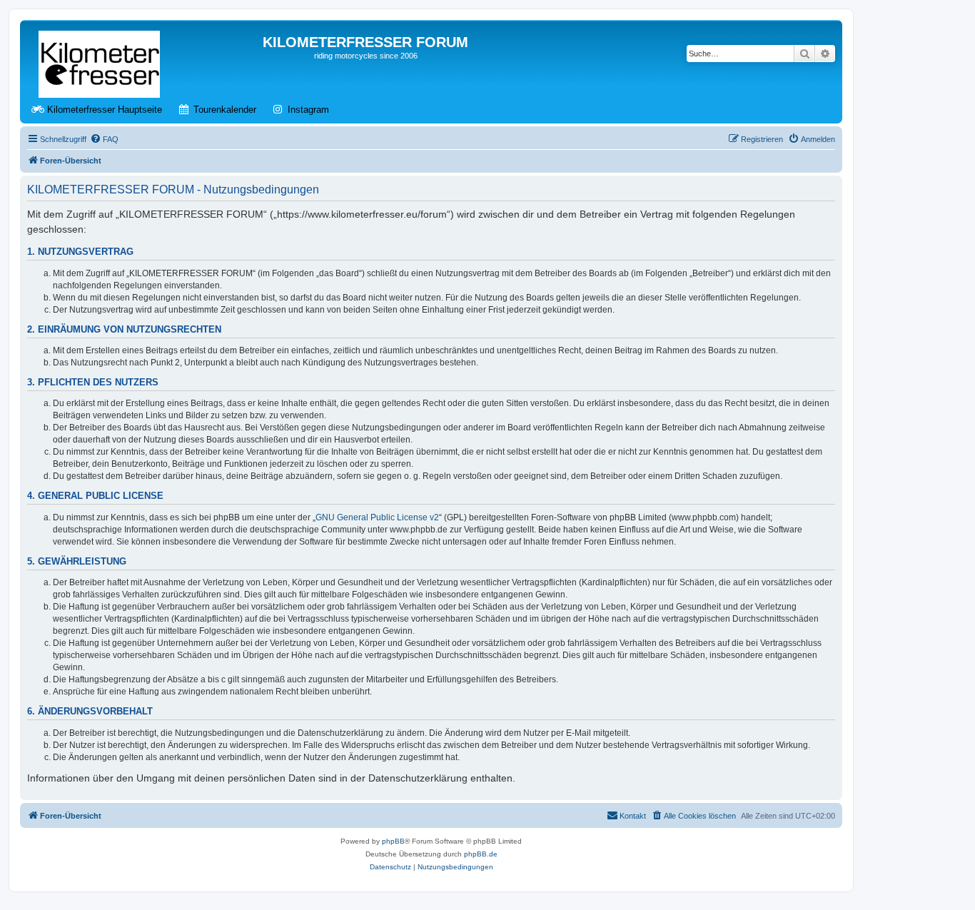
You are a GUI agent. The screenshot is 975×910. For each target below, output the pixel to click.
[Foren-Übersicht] (100, 61)
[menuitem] (104, 139)
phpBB (393, 841)
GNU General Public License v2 (377, 517)
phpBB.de (480, 854)
